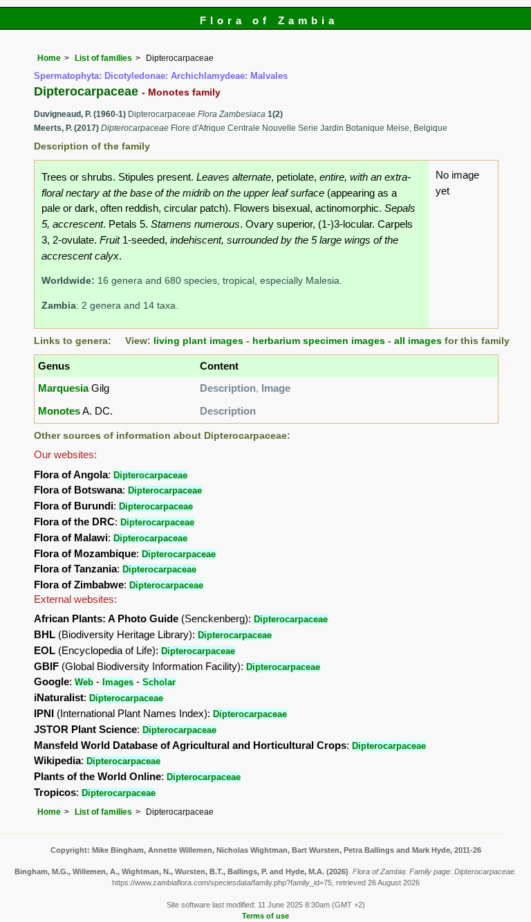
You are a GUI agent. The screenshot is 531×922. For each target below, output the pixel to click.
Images (117, 682)
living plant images (198, 341)
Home (49, 58)
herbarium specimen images (318, 341)
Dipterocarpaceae (150, 475)
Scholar (159, 682)
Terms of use (265, 916)
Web (84, 682)
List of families (103, 58)
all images (418, 341)
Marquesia (63, 388)
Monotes (59, 411)
